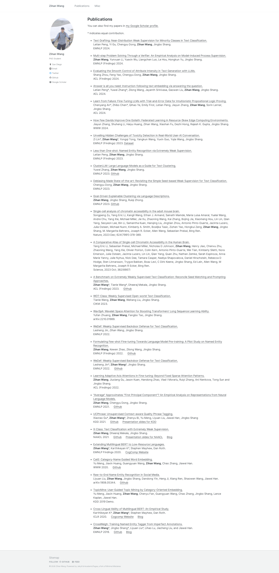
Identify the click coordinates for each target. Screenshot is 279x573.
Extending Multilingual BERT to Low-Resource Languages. (129, 444)
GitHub (65, 562)
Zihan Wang (56, 5)
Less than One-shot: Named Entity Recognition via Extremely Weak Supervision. (142, 150)
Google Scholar (59, 82)
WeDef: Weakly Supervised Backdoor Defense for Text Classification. (135, 326)
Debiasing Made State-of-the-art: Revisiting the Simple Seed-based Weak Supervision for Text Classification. (160, 180)
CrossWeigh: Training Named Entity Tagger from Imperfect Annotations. (138, 524)
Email (54, 68)
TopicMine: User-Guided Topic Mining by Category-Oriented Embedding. (138, 489)
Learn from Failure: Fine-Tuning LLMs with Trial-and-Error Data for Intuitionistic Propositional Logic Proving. (159, 101)
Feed (77, 562)
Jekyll (79, 566)
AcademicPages (91, 566)
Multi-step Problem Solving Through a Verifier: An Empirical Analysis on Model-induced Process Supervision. (159, 55)
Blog (169, 437)
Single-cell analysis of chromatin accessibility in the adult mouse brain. (136, 211)
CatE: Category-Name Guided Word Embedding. (123, 459)
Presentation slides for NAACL (144, 437)
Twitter (55, 73)
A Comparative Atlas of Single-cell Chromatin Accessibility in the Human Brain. (141, 242)
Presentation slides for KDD (139, 421)
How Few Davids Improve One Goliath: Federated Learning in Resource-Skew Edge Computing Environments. (160, 120)
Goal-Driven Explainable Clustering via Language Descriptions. (131, 196)
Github (55, 77)
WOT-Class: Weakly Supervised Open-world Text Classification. (132, 295)
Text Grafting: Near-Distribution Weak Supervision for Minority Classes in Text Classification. (150, 40)
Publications (82, 5)
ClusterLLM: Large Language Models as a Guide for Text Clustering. (134, 165)
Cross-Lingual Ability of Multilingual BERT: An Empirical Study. (131, 508)
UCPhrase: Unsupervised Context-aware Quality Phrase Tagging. (133, 413)
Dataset (129, 143)
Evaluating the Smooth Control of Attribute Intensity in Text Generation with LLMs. (144, 70)
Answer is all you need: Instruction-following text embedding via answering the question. (148, 85)
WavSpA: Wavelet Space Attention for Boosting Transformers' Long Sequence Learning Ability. (151, 311)
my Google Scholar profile (142, 25)
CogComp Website (136, 452)
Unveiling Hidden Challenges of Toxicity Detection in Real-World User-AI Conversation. (146, 135)
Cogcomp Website (122, 516)
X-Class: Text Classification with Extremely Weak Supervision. (131, 429)
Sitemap (54, 557)
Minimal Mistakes (113, 566)
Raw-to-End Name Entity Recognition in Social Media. (126, 474)
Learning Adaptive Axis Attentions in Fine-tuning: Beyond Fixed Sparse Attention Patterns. (148, 375)
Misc (97, 5)
